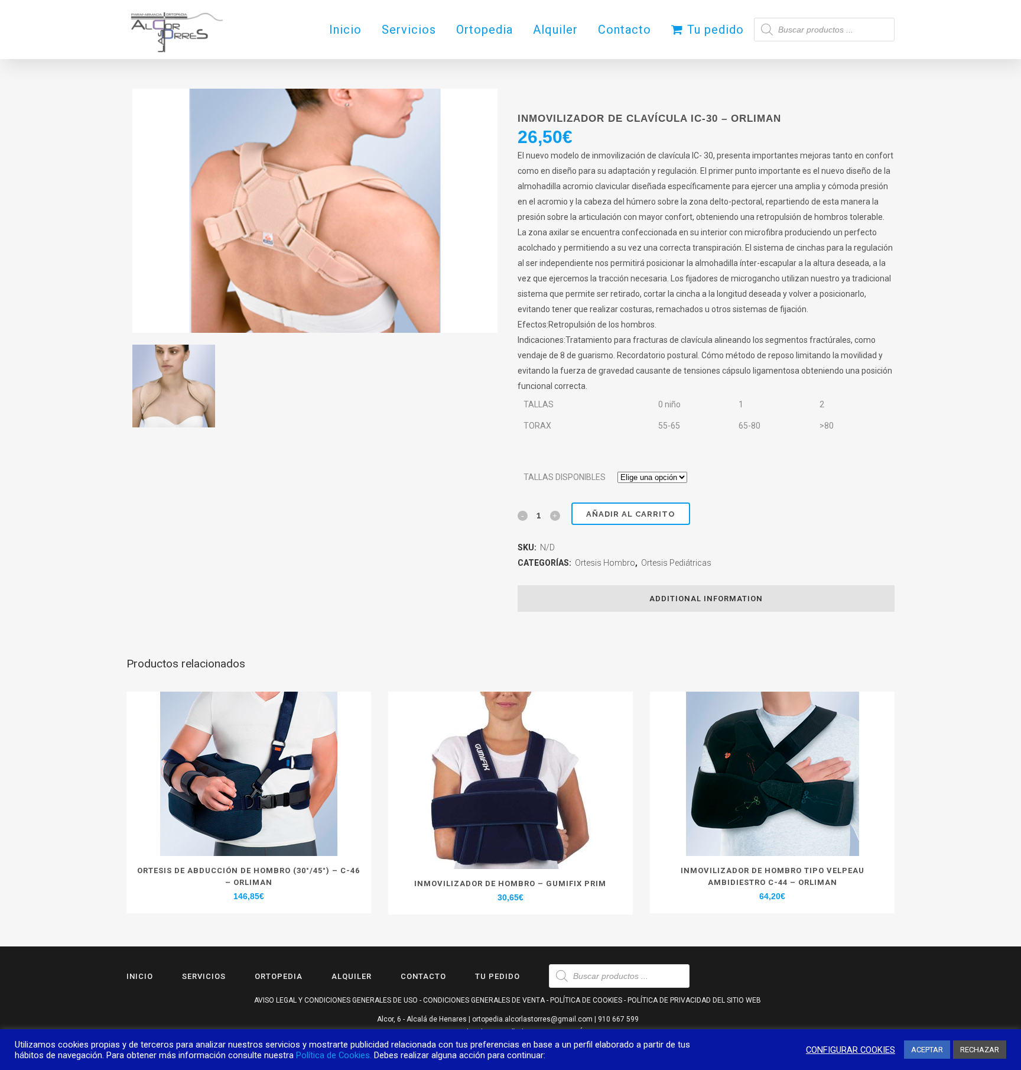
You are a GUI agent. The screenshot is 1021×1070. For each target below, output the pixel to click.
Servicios (204, 976)
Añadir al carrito (630, 514)
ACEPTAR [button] (927, 1049)
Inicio (139, 976)
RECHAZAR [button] (979, 1049)
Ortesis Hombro (605, 563)
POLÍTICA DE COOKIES (586, 1000)
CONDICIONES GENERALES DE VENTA (484, 1000)
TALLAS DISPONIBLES (564, 477)
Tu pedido (497, 976)
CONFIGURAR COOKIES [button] (850, 1050)
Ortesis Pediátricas (676, 563)
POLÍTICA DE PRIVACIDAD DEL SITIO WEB (694, 1000)
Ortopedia (279, 976)
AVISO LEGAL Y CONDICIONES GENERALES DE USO (336, 1000)
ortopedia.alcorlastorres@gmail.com (532, 1019)
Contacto (423, 976)
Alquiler (351, 976)
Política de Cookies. (334, 1055)
